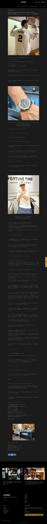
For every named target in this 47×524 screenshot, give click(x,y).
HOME (18, 6)
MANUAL (26, 497)
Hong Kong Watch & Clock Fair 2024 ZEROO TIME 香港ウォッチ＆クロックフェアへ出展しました (12, 482)
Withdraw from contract (46, 262)
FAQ (25, 499)
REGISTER (34, 514)
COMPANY (5, 508)
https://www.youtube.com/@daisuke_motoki (15, 416)
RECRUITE (5, 513)
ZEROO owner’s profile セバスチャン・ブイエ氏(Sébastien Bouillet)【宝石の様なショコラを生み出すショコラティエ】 (34, 482)
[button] (43, 2)
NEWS (20, 6)
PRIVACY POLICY (6, 510)
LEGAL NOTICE (5, 511)
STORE (4, 505)
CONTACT (26, 500)
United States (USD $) (6, 520)
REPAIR (26, 502)
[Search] (37, 2)
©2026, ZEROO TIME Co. (23, 522)
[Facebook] (3, 500)
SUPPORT (26, 496)
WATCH (26, 494)
